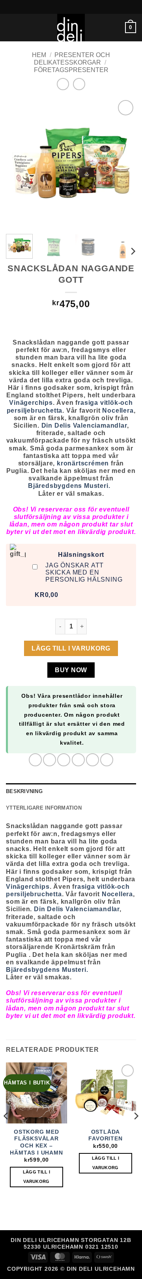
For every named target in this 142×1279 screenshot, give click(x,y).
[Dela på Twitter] (63, 759)
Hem (39, 55)
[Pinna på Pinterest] (92, 759)
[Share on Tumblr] (106, 759)
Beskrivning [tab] (24, 791)
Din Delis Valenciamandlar (83, 425)
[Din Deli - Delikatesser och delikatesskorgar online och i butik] (71, 27)
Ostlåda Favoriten (105, 1135)
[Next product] (63, 84)
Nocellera (117, 410)
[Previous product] (79, 84)
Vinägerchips (31, 402)
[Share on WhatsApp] (35, 759)
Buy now (71, 670)
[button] (10, 27)
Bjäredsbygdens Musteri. (71, 485)
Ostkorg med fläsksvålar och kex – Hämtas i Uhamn (36, 1142)
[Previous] (18, 163)
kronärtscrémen (83, 463)
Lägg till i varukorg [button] (36, 1177)
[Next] (123, 163)
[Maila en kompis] (78, 759)
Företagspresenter (71, 70)
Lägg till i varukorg (71, 648)
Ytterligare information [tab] (44, 808)
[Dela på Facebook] (49, 759)
